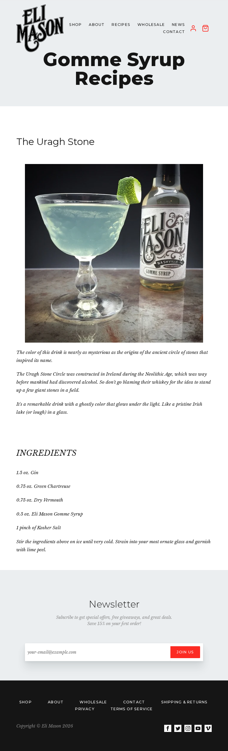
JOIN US (185, 652)
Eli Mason (51, 726)
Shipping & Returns (184, 702)
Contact (134, 702)
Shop (26, 702)
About (56, 702)
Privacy (85, 709)
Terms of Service (131, 709)
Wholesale (94, 702)
